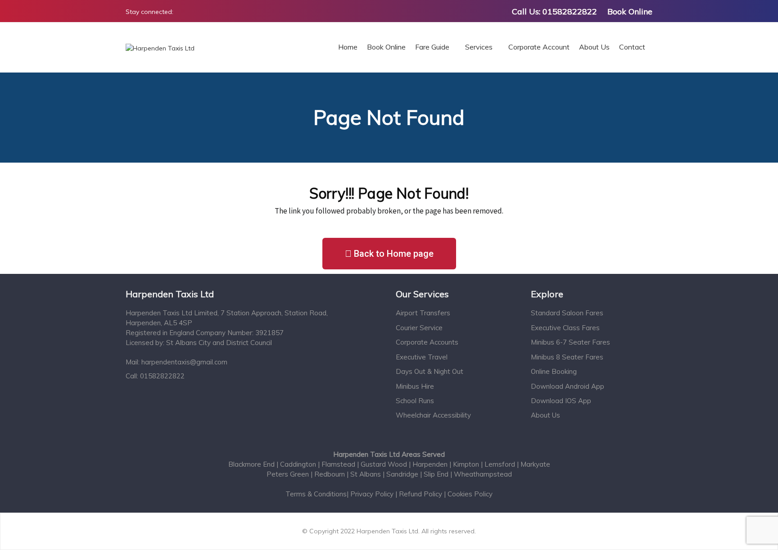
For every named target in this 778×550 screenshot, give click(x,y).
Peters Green (288, 474)
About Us (545, 415)
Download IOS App (561, 400)
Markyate (535, 464)
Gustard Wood (385, 464)
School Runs (415, 400)
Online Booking (554, 371)
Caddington (299, 464)
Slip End (436, 474)
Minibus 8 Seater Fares (567, 357)
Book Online (629, 11)
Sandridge (402, 474)
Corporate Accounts (427, 342)
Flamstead (339, 464)
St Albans (365, 474)
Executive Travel (422, 357)
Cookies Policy (470, 494)
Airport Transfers (423, 313)
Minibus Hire (415, 386)
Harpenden (430, 464)
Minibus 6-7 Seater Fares (570, 342)
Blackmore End (252, 464)
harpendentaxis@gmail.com (184, 362)
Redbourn (330, 474)
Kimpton (467, 464)
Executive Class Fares (565, 327)
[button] (389, 253)
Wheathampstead (483, 474)
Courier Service (419, 327)
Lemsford (500, 464)
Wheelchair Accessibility (433, 415)
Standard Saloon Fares (567, 313)
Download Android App (567, 386)
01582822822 (570, 11)
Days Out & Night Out (429, 371)
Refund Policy (420, 494)
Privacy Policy (372, 494)
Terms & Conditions (316, 494)
